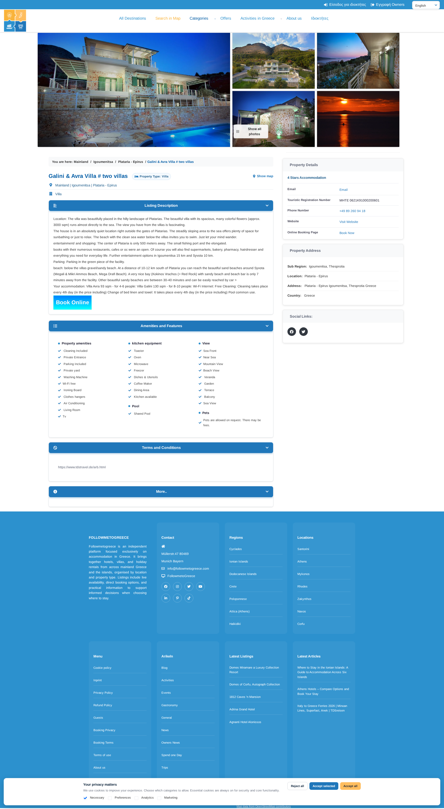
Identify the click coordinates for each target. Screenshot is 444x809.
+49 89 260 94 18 (352, 211)
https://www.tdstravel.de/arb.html (82, 467)
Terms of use (102, 755)
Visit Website (348, 222)
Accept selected (324, 786)
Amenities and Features (161, 326)
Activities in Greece (257, 18)
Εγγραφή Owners (390, 4)
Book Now (346, 233)
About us (294, 18)
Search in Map (167, 18)
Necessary (97, 797)
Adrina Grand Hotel (242, 709)
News (165, 730)
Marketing (170, 797)
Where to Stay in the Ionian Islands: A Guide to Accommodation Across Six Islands (322, 672)
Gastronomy (169, 705)
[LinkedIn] (165, 598)
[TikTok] (189, 598)
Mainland (81, 162)
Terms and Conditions (161, 448)
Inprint (97, 680)
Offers (225, 18)
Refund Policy (102, 705)
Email (343, 190)
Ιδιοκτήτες (319, 18)
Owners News (170, 742)
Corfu (301, 624)
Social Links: (301, 316)
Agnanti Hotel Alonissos (245, 722)
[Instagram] (177, 586)
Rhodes (302, 586)
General (166, 717)
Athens (302, 561)
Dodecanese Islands (243, 574)
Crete (233, 586)
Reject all (297, 786)
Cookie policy (102, 667)
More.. (161, 491)
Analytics (147, 797)
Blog (164, 667)
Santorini (303, 549)
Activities (167, 680)
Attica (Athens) (239, 611)
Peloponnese (238, 599)
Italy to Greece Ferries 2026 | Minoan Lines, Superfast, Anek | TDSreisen (322, 708)
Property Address (305, 250)
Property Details (304, 165)
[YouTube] (200, 586)
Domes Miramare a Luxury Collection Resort (254, 670)
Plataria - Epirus (130, 162)
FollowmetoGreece (181, 576)
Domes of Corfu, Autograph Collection (254, 684)
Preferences (123, 797)
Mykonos (303, 574)
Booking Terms (103, 742)
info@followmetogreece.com (188, 568)
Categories (199, 18)
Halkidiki (235, 624)
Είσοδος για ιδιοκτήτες (347, 4)
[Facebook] (165, 586)
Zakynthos (304, 599)
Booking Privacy (104, 730)
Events (166, 692)
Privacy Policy (103, 692)
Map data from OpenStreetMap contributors (264, 806)
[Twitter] (189, 586)
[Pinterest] (177, 598)
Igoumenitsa (103, 162)
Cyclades (235, 549)
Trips (164, 767)
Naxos (301, 611)
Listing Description (161, 205)
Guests (98, 717)
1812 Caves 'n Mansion (245, 697)
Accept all (350, 786)
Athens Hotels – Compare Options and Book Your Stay (323, 691)
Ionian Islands (238, 561)
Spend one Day (171, 755)
